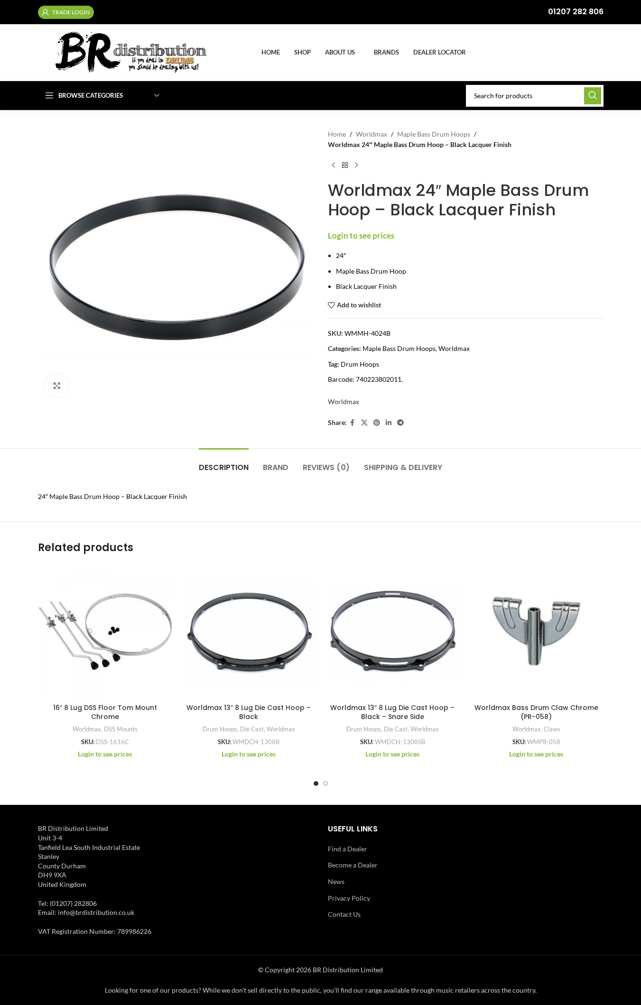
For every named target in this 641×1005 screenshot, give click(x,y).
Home (337, 134)
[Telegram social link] (400, 422)
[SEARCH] (592, 95)
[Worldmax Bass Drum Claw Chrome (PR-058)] (536, 631)
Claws (552, 729)
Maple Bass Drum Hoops (433, 134)
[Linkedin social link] (388, 422)
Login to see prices (361, 235)
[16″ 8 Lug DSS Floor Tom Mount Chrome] (105, 631)
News (336, 881)
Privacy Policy (349, 898)
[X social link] (364, 422)
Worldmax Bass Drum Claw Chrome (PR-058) (536, 712)
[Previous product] (333, 165)
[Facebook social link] (352, 422)
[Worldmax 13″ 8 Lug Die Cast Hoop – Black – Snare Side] (392, 631)
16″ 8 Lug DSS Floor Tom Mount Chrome (105, 712)
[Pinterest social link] (377, 422)
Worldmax (371, 134)
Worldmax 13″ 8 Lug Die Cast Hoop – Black (248, 712)
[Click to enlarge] (57, 385)
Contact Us (344, 914)
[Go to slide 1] (316, 783)
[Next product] (356, 165)
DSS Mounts (121, 729)
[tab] (224, 462)
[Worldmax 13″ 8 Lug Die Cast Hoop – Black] (249, 631)
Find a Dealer (347, 849)
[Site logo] (145, 52)
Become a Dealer (353, 865)
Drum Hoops (360, 364)
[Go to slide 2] (325, 783)
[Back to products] (345, 165)
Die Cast (252, 729)
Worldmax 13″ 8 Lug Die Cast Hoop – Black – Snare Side (392, 712)
